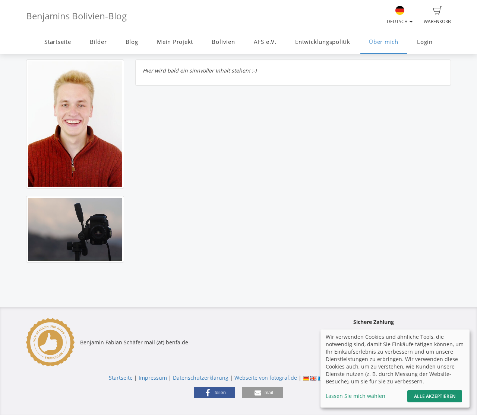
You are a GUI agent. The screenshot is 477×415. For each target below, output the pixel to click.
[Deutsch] (306, 377)
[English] (313, 377)
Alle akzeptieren (434, 396)
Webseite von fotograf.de (265, 377)
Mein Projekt (175, 42)
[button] (214, 392)
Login (425, 42)
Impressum (153, 377)
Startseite (57, 42)
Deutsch (398, 21)
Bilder (98, 42)
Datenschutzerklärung (200, 377)
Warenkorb (437, 21)
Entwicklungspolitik (322, 42)
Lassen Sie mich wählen (355, 395)
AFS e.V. (265, 42)
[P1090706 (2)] (75, 124)
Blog (132, 42)
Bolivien (223, 42)
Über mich (383, 42)
